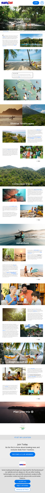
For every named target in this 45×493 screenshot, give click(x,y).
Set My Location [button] (23, 437)
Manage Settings (22, 489)
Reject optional (22, 485)
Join (35, 3)
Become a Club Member (22, 454)
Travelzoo (7, 2)
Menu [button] (42, 3)
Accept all (22, 482)
